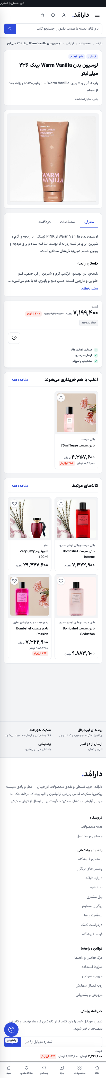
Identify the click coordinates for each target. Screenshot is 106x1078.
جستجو (44, 1073)
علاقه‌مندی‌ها (93, 915)
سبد (8, 1073)
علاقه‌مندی (26, 1073)
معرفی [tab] (89, 222)
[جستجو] (10, 29)
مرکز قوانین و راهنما (88, 958)
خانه (97, 1073)
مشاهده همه (18, 380)
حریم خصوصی (92, 976)
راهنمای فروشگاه (90, 859)
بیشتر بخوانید (89, 289)
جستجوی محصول (89, 836)
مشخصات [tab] (67, 222)
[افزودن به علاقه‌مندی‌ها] (14, 338)
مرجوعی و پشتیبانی (89, 995)
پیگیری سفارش (91, 906)
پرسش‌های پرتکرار (89, 869)
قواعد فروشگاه (92, 934)
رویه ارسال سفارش (89, 986)
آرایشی (70, 44)
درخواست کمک (91, 925)
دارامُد (80, 15)
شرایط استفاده (92, 967)
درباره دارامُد (93, 878)
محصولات (85, 44)
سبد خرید (95, 887)
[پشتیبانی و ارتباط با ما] (11, 1029)
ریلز (62, 1073)
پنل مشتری (94, 897)
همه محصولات (91, 827)
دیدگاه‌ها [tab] (44, 222)
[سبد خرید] (42, 15)
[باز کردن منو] (97, 15)
